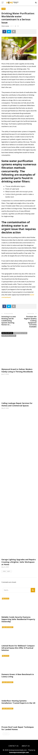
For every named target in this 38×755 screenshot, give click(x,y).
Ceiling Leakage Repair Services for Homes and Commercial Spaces (16, 404)
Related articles (7, 333)
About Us (26, 746)
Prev (4, 571)
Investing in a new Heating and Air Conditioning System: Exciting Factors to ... (8, 321)
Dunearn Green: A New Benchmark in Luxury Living (17, 675)
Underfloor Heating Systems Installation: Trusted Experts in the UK (18, 702)
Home (3, 8)
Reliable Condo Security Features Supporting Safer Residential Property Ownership (18, 619)
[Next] (7, 734)
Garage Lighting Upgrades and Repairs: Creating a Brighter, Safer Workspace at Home (18, 561)
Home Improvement (7, 627)
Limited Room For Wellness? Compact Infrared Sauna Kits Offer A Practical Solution (18, 648)
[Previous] (4, 734)
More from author (21, 333)
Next (8, 571)
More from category (8, 335)
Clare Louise (5, 26)
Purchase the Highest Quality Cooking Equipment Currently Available (30, 322)
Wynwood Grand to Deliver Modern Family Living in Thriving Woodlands (17, 370)
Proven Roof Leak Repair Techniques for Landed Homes (17, 728)
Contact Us (13, 746)
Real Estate (5, 598)
